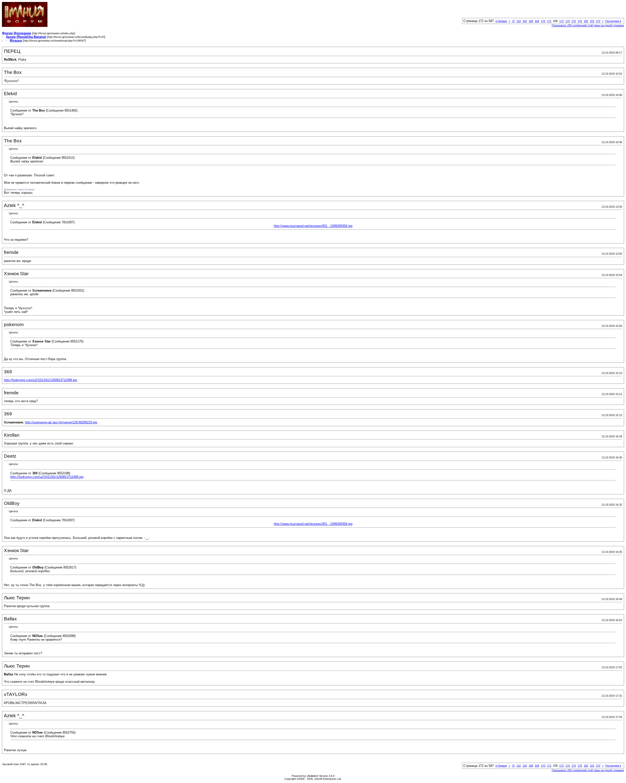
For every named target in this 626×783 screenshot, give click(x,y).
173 (561, 21)
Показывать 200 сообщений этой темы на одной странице (588, 25)
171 (549, 21)
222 (592, 21)
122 (518, 21)
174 (567, 21)
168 (531, 21)
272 (598, 21)
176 (580, 21)
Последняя (613, 21)
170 (543, 21)
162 (525, 21)
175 (573, 21)
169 (537, 21)
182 (586, 21)
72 (513, 21)
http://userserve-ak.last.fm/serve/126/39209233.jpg (61, 422)
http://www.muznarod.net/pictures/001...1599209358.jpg (313, 226)
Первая (501, 21)
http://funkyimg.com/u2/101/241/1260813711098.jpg (40, 380)
